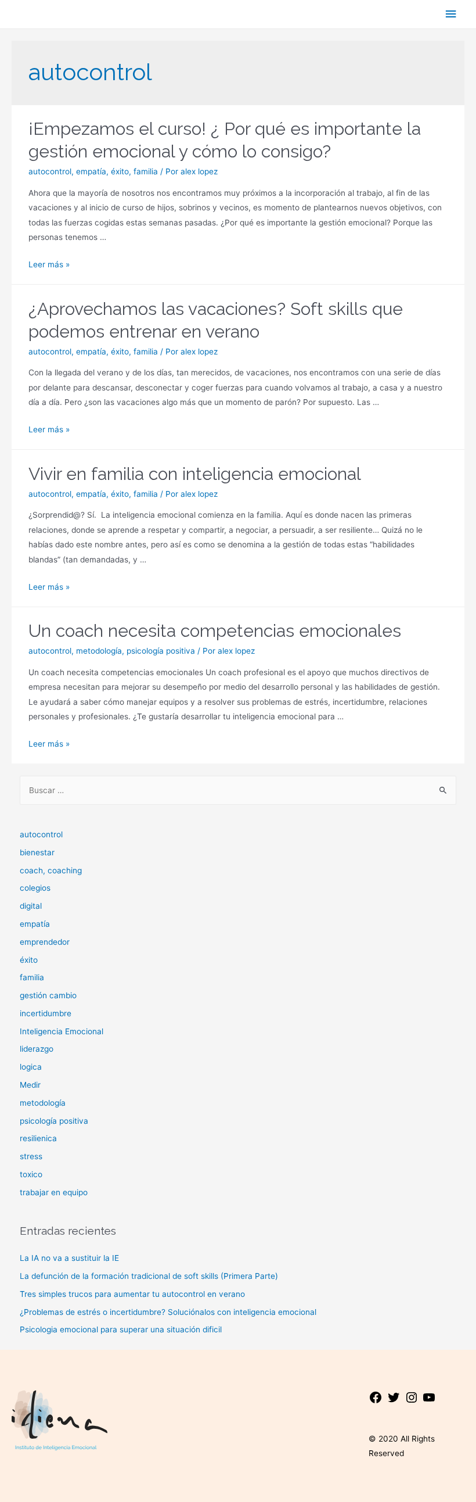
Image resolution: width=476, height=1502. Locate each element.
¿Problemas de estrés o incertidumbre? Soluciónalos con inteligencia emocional (168, 1312)
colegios (35, 887)
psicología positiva (161, 650)
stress (31, 1156)
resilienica (38, 1138)
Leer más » (49, 264)
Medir (30, 1084)
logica (31, 1066)
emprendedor (45, 942)
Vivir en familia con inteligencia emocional (194, 474)
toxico (31, 1174)
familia (146, 171)
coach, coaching (51, 870)
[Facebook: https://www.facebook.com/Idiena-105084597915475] (376, 1401)
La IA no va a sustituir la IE (69, 1258)
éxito (120, 171)
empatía (91, 171)
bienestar (37, 852)
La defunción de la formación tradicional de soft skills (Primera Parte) (149, 1276)
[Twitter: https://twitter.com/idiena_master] (394, 1401)
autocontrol (49, 171)
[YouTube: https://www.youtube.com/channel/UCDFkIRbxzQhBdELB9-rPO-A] (429, 1401)
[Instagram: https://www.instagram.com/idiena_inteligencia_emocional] (412, 1401)
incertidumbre (45, 1013)
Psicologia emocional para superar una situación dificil (121, 1329)
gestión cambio (48, 995)
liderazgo (36, 1048)
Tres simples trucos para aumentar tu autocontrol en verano (132, 1294)
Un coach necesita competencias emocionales (214, 631)
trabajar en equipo (54, 1192)
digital (31, 905)
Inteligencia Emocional (61, 1031)
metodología (99, 650)
